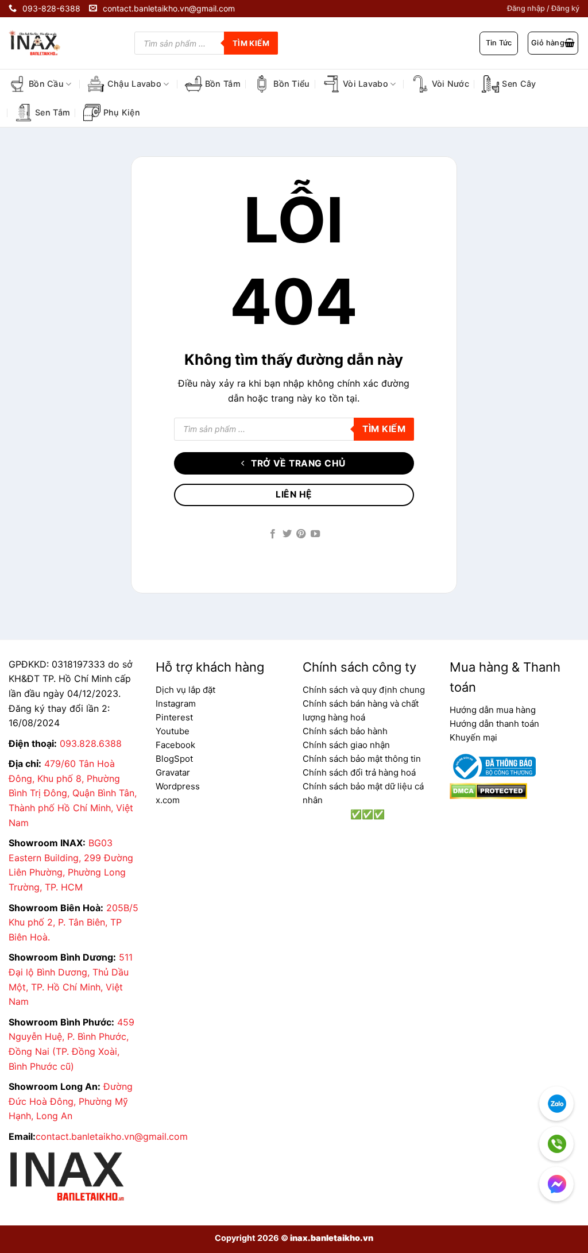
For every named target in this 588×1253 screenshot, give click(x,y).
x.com (168, 800)
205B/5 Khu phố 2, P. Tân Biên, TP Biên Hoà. (73, 922)
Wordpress (178, 786)
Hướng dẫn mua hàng (493, 709)
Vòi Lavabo (365, 83)
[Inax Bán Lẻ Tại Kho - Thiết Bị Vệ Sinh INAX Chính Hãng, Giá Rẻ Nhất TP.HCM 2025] (43, 43)
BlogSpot (174, 758)
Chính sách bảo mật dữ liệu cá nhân (363, 793)
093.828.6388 (91, 743)
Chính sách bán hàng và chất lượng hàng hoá (361, 710)
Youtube (172, 731)
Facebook (175, 744)
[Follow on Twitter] (287, 534)
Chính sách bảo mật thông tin (362, 758)
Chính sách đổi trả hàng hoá (359, 772)
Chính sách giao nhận (346, 744)
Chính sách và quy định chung (364, 689)
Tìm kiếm (251, 43)
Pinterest (174, 717)
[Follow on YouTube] (315, 534)
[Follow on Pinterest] (300, 534)
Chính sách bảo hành (345, 731)
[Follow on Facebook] (272, 534)
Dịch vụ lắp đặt (185, 689)
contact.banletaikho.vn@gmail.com (112, 1136)
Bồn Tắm (223, 83)
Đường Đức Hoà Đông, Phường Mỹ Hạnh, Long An (71, 1101)
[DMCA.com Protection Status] (488, 790)
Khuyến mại (473, 737)
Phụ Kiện (121, 112)
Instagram (176, 703)
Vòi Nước (450, 83)
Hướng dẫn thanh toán (494, 723)
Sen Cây (519, 83)
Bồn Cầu (46, 83)
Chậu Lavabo (134, 83)
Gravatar (173, 772)
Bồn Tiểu (291, 83)
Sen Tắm (52, 112)
